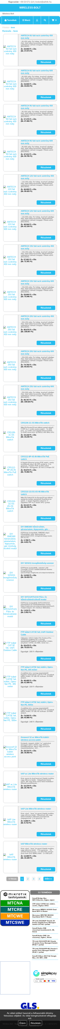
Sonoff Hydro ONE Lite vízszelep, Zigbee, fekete (42, 936)
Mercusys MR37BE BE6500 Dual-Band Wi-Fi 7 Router (43, 916)
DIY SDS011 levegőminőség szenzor (37, 563)
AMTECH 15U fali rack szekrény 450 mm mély (37, 247)
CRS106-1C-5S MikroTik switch (35, 423)
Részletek (36, 1023)
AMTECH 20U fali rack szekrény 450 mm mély (37, 317)
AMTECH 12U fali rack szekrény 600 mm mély (37, 212)
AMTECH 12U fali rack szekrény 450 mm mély (37, 177)
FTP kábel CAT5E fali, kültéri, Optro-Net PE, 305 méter (37, 668)
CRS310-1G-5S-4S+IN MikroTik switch (35, 493)
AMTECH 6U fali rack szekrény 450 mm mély (37, 36)
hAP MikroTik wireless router (34, 844)
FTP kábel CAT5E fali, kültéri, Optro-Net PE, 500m (37, 703)
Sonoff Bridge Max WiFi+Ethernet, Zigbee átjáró (43, 899)
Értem (23, 1023)
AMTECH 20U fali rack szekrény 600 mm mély (37, 352)
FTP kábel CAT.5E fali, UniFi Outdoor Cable (37, 633)
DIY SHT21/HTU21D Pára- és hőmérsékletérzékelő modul (34, 598)
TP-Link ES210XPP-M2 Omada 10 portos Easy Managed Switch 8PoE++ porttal (44, 943)
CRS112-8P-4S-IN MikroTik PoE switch (35, 458)
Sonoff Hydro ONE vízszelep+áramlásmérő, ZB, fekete (43, 930)
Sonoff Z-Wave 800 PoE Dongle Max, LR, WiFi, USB (44, 957)
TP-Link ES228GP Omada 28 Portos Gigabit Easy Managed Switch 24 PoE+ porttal (44, 922)
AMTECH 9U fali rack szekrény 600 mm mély (37, 142)
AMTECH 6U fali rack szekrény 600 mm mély (37, 72)
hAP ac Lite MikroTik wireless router (37, 774)
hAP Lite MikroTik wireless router (36, 809)
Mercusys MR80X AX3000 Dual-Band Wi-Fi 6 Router (44, 910)
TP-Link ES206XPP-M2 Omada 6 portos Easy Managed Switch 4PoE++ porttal (44, 950)
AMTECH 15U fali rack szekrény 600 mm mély (37, 282)
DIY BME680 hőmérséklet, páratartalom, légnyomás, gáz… (35, 528)
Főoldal (5, 27)
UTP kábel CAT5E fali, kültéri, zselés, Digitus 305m (43, 905)
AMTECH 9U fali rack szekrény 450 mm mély (37, 107)
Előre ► (48, 879)
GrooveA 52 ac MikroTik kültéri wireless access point (35, 738)
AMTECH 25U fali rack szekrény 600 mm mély (37, 387)
